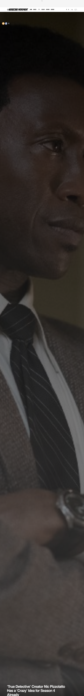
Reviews (48, 9)
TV (38, 9)
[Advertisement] (42, 4)
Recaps (43, 9)
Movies (34, 9)
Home (31, 9)
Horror (52, 9)
